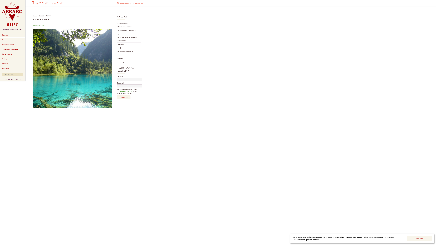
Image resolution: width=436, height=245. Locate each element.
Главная (35, 16)
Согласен (419, 239)
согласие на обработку (124, 91)
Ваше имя (120, 77)
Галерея (41, 16)
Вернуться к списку (39, 25)
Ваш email (120, 83)
